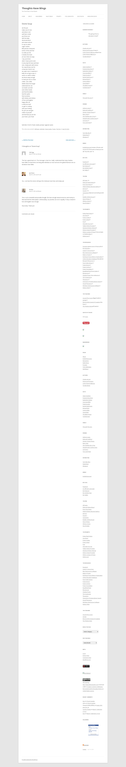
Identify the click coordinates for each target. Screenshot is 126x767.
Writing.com (86, 236)
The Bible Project (87, 85)
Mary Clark (85, 114)
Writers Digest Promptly (89, 230)
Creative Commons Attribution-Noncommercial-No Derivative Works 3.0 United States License (93, 689)
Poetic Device (86, 265)
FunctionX (85, 246)
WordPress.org (87, 660)
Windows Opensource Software (91, 285)
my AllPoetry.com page (88, 164)
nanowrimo (86, 193)
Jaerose (85, 188)
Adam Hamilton (87, 67)
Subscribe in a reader (88, 23)
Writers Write (86, 288)
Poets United (86, 219)
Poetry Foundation (87, 269)
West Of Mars (86, 199)
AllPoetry (37, 129)
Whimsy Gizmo (86, 201)
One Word (85, 215)
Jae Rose (31, 173)
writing (90, 730)
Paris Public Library (88, 263)
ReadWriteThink (87, 271)
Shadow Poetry (87, 275)
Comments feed (87, 657)
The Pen (58, 129)
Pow (84, 221)
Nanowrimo (39, 16)
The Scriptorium (87, 277)
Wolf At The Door (27, 140)
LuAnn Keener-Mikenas (89, 52)
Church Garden (91, 701)
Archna (31, 189)
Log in (84, 653)
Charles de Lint (86, 48)
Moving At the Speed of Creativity (91, 302)
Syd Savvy (85, 120)
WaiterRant (86, 135)
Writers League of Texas (89, 232)
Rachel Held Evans (87, 77)
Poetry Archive (86, 267)
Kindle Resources (92, 16)
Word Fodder (86, 203)
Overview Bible (87, 73)
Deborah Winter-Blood (88, 182)
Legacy (84, 749)
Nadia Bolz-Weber (87, 71)
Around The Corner (88, 298)
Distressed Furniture (88, 50)
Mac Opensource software (90, 252)
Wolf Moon (80, 16)
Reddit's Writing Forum (88, 197)
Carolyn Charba (87, 709)
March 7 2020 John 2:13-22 (93, 713)
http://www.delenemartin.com (90, 684)
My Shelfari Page (87, 168)
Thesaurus (85, 279)
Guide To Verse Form (88, 250)
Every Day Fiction (87, 184)
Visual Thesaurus (87, 283)
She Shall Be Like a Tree (89, 116)
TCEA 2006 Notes (69, 16)
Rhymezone (86, 273)
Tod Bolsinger (86, 87)
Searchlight (86, 83)
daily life (90, 731)
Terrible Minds (86, 56)
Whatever (85, 137)
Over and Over (70, 140)
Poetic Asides (48, 129)
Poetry (54, 129)
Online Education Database (90, 259)
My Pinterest (86, 166)
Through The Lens (87, 98)
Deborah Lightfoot (87, 110)
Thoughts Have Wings (34, 8)
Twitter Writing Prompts (89, 226)
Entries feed (86, 655)
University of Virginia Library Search (92, 281)
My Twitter (85, 170)
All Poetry (85, 180)
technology (94, 730)
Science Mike (86, 81)
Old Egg (31, 152)
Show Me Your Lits (87, 224)
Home (23, 16)
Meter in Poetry (87, 255)
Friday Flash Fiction (87, 213)
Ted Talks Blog (86, 133)
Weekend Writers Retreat (89, 228)
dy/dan (84, 300)
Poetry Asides (86, 217)
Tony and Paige (87, 122)
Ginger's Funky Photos (88, 112)
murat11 (85, 191)
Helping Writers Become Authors (91, 186)
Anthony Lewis (86, 108)
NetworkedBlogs (92, 725)
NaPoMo (42, 129)
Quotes (86, 316)
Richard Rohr (86, 79)
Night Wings (49, 16)
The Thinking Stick (87, 306)
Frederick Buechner (88, 69)
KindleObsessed (87, 147)
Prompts (58, 16)
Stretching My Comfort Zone (90, 118)
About (30, 16)
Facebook (85, 162)
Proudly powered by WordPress (29, 759)
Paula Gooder (86, 75)
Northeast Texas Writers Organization (92, 257)
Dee (84, 701)
